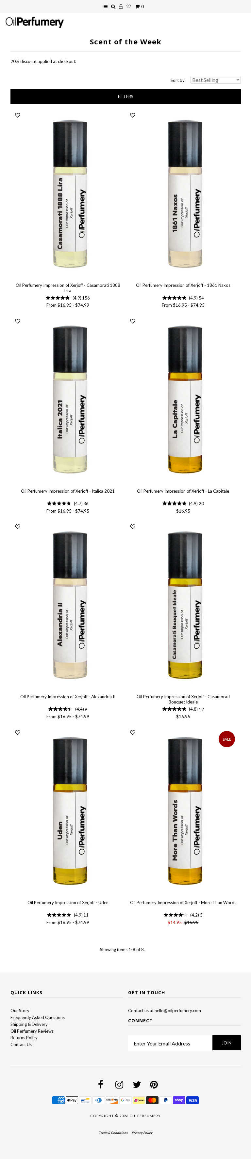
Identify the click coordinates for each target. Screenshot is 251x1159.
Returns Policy (24, 1037)
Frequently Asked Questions (37, 1017)
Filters (125, 96)
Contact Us (21, 1044)
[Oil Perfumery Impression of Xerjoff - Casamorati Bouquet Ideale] (183, 605)
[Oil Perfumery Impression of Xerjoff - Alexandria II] (68, 605)
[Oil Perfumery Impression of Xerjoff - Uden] (68, 811)
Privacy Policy (142, 1133)
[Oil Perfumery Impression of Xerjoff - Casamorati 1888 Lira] (68, 194)
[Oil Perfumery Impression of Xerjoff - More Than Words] (183, 811)
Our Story (19, 1010)
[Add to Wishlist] (18, 115)
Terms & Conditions (113, 1133)
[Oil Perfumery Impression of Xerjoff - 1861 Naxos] (183, 194)
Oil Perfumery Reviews (32, 1031)
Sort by (178, 80)
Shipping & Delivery (29, 1024)
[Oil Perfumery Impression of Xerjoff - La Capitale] (183, 400)
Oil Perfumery (145, 1116)
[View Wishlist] (128, 6)
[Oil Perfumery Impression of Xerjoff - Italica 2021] (68, 400)
